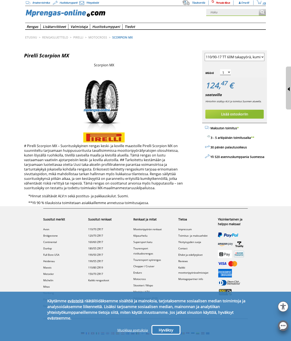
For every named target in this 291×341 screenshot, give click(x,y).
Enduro (137, 272)
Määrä (209, 73)
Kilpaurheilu (140, 235)
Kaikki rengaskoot (98, 280)
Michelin (48, 280)
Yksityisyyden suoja (189, 242)
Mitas (46, 286)
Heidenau (49, 261)
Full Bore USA (51, 255)
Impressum (185, 229)
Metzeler (48, 274)
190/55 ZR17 (95, 261)
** (252, 138)
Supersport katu (142, 242)
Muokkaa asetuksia (132, 330)
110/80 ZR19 (95, 267)
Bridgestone (50, 235)
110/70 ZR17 (95, 229)
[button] (283, 306)
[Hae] (262, 12)
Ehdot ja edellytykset (190, 255)
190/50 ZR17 (95, 255)
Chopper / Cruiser (143, 266)
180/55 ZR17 (95, 248)
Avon (46, 229)
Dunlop (47, 248)
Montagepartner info (190, 279)
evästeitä (76, 300)
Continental (50, 242)
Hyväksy (166, 329)
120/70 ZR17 (95, 235)
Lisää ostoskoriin (234, 114)
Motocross (139, 279)
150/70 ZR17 (95, 274)
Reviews (183, 261)
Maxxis (47, 267)
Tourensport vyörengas (147, 260)
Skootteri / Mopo (143, 285)
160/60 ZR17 (95, 242)
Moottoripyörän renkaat (147, 229)
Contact (182, 248)
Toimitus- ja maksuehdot (192, 235)
